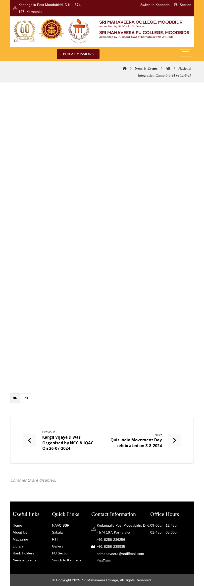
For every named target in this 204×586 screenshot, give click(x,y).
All (26, 398)
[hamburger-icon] (185, 52)
